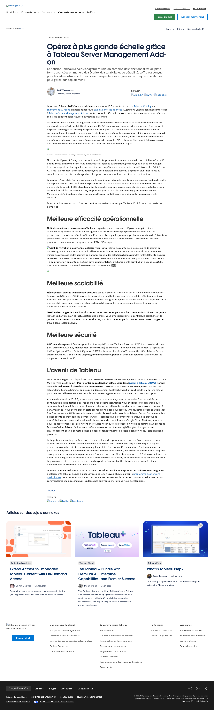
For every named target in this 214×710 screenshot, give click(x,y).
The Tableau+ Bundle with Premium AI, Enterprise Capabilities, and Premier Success (106, 574)
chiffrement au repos (58, 109)
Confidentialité (66, 697)
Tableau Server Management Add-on (69, 113)
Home (8, 28)
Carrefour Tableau (108, 656)
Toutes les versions (189, 646)
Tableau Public (107, 630)
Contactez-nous (162, 8)
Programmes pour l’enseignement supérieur (121, 662)
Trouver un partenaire (161, 630)
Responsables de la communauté (116, 641)
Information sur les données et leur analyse (71, 641)
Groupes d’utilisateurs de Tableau (116, 635)
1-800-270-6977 (182, 8)
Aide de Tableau (188, 641)
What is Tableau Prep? (165, 569)
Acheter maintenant (192, 16)
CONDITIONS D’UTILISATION (43, 697)
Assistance (186, 624)
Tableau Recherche (59, 646)
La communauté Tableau (113, 624)
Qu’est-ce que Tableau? (62, 624)
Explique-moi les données (108, 109)
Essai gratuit (165, 16)
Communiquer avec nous (62, 651)
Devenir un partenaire (161, 635)
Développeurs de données (112, 646)
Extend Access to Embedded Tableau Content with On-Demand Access (38, 574)
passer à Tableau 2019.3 (142, 382)
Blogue (15, 28)
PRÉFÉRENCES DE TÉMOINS (18, 702)
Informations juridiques (16, 697)
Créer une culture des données (65, 635)
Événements (106, 667)
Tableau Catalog (143, 106)
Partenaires (157, 624)
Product (22, 28)
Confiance (40, 688)
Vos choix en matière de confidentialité (57, 702)
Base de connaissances (191, 630)
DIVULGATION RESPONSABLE (89, 697)
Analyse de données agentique (65, 630)
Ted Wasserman (65, 90)
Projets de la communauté (113, 651)
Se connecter (199, 8)
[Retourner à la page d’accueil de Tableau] (17, 7)
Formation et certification (192, 635)
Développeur (67, 688)
